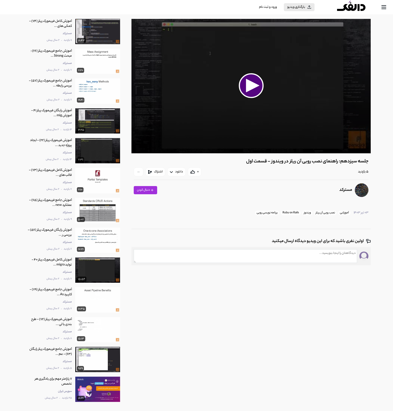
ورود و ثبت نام (268, 7)
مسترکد (345, 190)
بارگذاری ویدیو (296, 7)
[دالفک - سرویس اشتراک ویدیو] (355, 7)
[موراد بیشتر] (138, 172)
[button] (251, 86)
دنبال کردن (143, 190)
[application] (250, 86)
